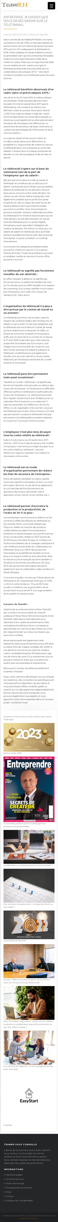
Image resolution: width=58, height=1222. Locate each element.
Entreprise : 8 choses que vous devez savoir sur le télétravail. (26, 21)
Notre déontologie (15, 1183)
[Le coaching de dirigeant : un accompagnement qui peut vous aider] (29, 1063)
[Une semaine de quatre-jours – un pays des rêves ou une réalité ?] (29, 901)
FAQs (8, 1192)
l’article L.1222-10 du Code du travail (21, 443)
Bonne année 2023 (13, 753)
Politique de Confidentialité (19, 1200)
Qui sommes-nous (15, 1179)
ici (16, 668)
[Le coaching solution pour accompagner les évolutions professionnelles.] (29, 820)
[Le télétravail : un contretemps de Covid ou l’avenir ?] (29, 862)
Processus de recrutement (19, 1187)
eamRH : (23, 604)
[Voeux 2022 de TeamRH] (29, 937)
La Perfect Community (28, 1218)
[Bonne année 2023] (29, 750)
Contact (10, 1196)
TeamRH (46, 609)
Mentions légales (14, 1174)
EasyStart (8, 1125)
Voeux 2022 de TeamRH (15, 940)
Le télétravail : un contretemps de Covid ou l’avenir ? (28, 865)
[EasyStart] (29, 1122)
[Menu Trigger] (51, 5)
